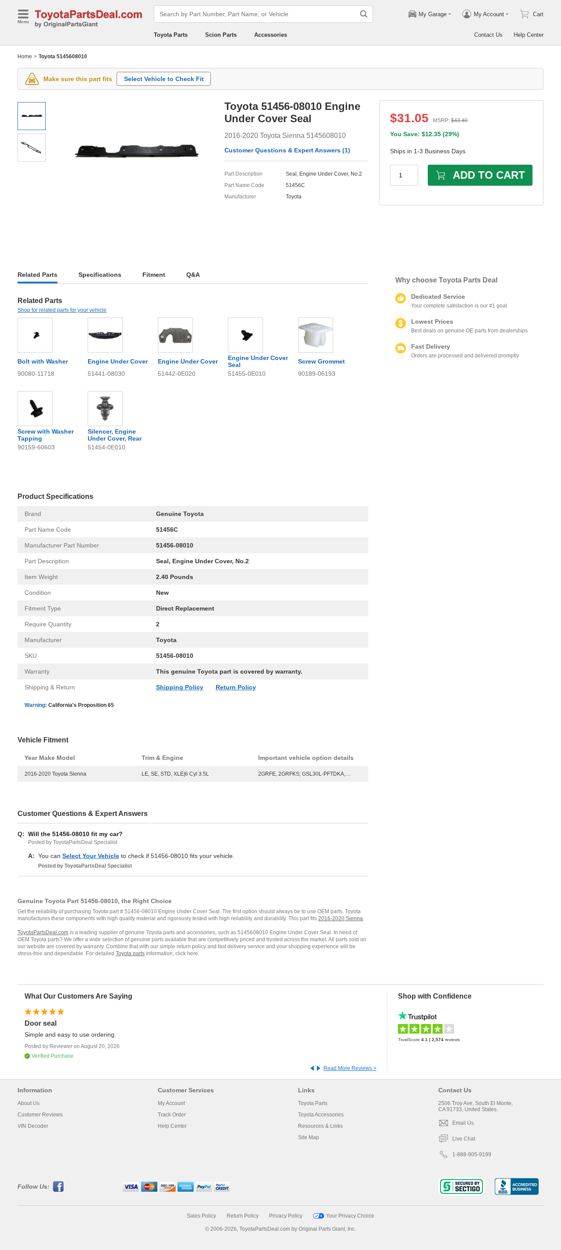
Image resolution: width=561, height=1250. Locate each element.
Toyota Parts (171, 35)
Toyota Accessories (321, 1115)
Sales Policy (201, 1216)
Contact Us (488, 35)
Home (25, 56)
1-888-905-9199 (471, 1154)
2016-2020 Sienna (340, 918)
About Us (28, 1103)
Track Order (172, 1115)
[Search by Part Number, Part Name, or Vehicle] (364, 14)
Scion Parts (221, 35)
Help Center (528, 35)
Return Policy (236, 687)
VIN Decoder (33, 1126)
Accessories (270, 35)
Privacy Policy (285, 1216)
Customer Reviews (40, 1115)
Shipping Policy (179, 687)
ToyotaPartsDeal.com (43, 932)
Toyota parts (130, 953)
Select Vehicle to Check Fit (164, 78)
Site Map (308, 1137)
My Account (171, 1103)
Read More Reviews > (349, 1068)
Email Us (463, 1123)
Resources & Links (320, 1126)
